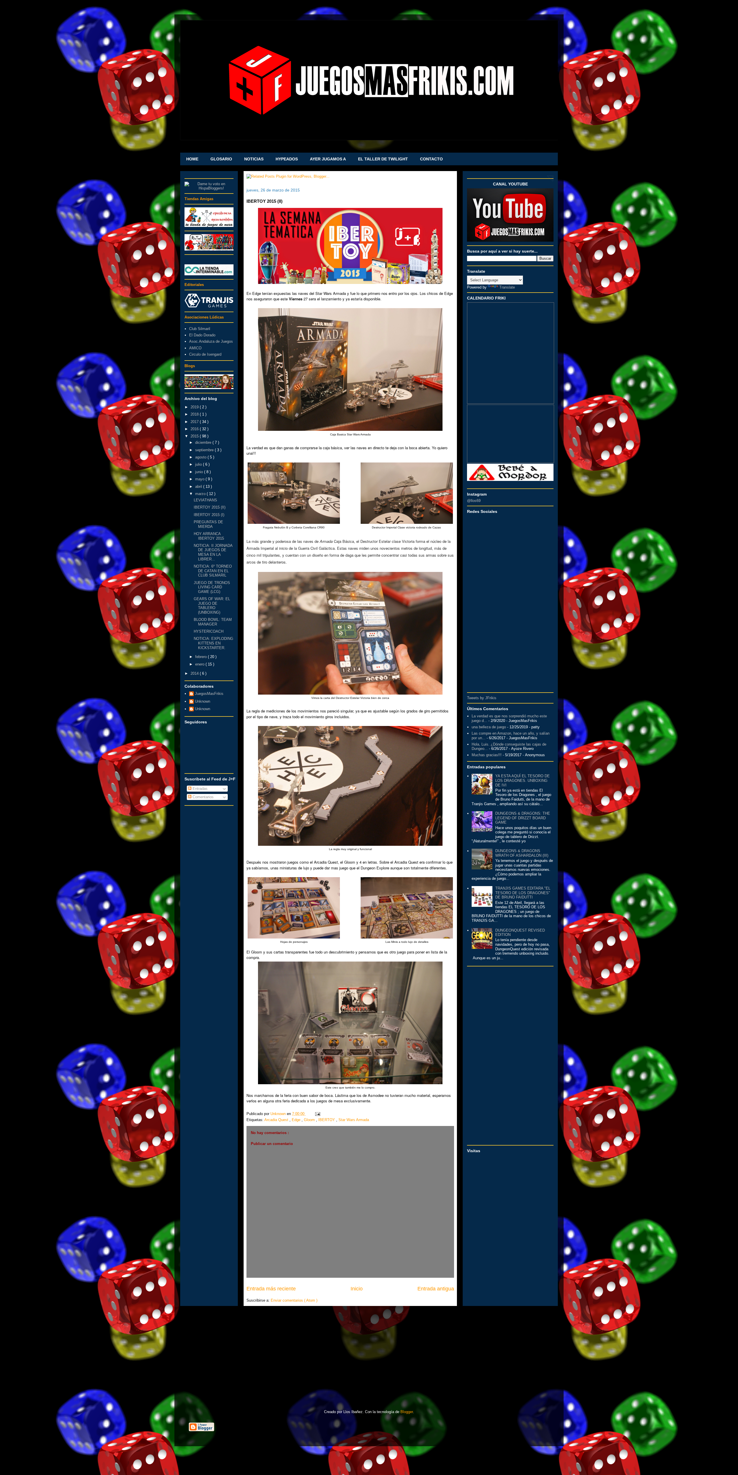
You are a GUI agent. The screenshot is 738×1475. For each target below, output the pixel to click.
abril (199, 486)
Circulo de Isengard (205, 354)
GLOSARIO (221, 159)
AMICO (195, 348)
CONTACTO (431, 159)
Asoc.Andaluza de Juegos (211, 341)
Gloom (310, 1120)
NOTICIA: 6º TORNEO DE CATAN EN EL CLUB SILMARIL (213, 570)
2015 (195, 436)
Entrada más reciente (271, 1289)
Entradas (199, 788)
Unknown (202, 701)
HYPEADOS (287, 159)
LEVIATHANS (205, 500)
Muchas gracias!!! (487, 755)
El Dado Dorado (202, 335)
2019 (195, 407)
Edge (297, 1120)
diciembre (203, 442)
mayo (200, 479)
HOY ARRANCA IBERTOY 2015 (209, 536)
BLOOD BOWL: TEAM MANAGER (213, 621)
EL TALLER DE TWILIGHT (383, 159)
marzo (201, 494)
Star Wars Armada (353, 1120)
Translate (507, 287)
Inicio (357, 1289)
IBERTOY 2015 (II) (209, 507)
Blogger (406, 1412)
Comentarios (202, 797)
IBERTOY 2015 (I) (209, 515)
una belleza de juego (489, 727)
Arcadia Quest (276, 1120)
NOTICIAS (253, 159)
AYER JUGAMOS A (328, 159)
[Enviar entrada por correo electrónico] (316, 1114)
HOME (192, 159)
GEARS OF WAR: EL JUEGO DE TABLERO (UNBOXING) (212, 606)
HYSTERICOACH (208, 631)
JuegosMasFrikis (209, 693)
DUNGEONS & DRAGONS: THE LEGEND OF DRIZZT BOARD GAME (522, 817)
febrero (201, 657)
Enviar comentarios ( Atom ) (294, 1300)
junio (199, 472)
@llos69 (474, 500)
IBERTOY (327, 1120)
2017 (195, 422)
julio (199, 464)
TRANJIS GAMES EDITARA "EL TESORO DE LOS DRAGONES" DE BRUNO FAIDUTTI (522, 892)
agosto (201, 457)
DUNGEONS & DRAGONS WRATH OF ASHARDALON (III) (521, 853)
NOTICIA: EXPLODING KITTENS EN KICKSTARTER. (213, 643)
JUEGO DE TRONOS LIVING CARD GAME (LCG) (212, 587)
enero (200, 664)
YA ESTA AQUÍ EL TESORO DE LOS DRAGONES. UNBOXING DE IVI (522, 780)
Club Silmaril (199, 329)
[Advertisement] (209, 895)
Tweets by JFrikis (481, 698)
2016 (195, 429)
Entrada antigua (435, 1289)
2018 (195, 414)
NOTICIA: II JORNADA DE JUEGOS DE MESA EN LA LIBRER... (213, 552)
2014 (195, 673)
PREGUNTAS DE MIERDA (208, 524)
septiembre (205, 450)
